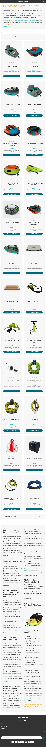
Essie (13, 680)
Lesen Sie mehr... (6, 26)
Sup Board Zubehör (31, 20)
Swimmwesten (32, 699)
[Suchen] (41, 1)
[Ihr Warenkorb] (44, 1)
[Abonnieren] (43, 738)
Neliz (10, 680)
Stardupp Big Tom (9, 673)
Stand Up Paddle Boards (30, 695)
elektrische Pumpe (28, 570)
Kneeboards (26, 697)
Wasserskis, (16, 20)
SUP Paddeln (32, 697)
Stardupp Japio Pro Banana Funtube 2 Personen (12, 675)
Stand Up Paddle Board (26, 19)
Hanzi (17, 680)
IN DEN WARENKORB (12, 76)
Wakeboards (39, 695)
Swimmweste (22, 20)
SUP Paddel (10, 20)
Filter (4, 32)
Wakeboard (34, 19)
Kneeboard (5, 20)
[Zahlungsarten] (13, 742)
